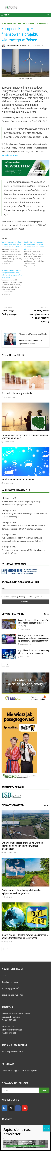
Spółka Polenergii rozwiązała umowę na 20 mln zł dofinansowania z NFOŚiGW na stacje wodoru (23, 527)
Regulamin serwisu (10, 982)
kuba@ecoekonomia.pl (12, 1029)
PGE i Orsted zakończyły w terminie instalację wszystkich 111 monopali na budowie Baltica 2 (22, 539)
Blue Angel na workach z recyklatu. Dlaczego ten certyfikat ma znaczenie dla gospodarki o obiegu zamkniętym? (33, 638)
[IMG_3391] (19, 743)
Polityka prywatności (11, 988)
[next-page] (7, 665)
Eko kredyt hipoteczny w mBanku (17, 393)
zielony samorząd (13, 805)
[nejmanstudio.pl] (25, 7)
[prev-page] (3, 665)
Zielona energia (42, 24)
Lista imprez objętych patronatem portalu (20, 1070)
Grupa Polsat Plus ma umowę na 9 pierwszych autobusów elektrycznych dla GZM (22, 503)
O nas (4, 975)
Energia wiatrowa (9, 24)
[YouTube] (25, 1108)
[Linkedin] (4, 1108)
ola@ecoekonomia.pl (11, 1016)
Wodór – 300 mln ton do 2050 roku (18, 479)
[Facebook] (18, 1108)
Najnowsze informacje (16, 490)
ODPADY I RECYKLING (13, 613)
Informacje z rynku (26, 24)
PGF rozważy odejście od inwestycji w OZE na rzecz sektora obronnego (24, 515)
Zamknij (46, 1128)
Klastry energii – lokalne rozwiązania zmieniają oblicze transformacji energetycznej (25, 936)
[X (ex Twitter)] (11, 1108)
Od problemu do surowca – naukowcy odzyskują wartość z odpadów (33, 651)
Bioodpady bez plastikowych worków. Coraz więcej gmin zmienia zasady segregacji (33, 623)
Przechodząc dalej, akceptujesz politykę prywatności (23, 597)
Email (3, 588)
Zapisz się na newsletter (12, 994)
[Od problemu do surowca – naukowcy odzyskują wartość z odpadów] (9, 650)
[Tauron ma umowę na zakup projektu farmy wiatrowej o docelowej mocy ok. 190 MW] (13, 253)
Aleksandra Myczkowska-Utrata (19, 45)
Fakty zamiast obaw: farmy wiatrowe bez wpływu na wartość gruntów (22, 892)
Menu (6, 15)
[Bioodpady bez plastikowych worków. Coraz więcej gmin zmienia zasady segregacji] (9, 620)
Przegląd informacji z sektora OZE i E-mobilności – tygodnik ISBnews (24, 551)
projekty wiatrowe (10, 155)
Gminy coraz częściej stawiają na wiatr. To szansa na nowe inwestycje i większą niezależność (23, 845)
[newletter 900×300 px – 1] (25, 168)
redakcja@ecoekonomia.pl (13, 1051)
